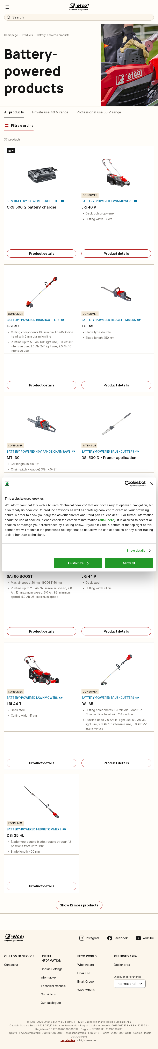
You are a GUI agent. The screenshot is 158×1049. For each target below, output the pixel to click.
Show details (136, 550)
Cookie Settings (51, 969)
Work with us (86, 990)
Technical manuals (53, 986)
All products (14, 112)
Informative (48, 977)
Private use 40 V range (50, 112)
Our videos (48, 994)
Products (27, 35)
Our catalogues (51, 1002)
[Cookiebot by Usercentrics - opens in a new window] (128, 484)
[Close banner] (151, 483)
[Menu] (7, 7)
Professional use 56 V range (99, 112)
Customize (76, 563)
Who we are (85, 964)
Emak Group (85, 981)
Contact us (11, 964)
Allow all (129, 563)
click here (106, 520)
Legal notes (68, 1040)
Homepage (11, 35)
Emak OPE (84, 973)
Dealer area (122, 964)
